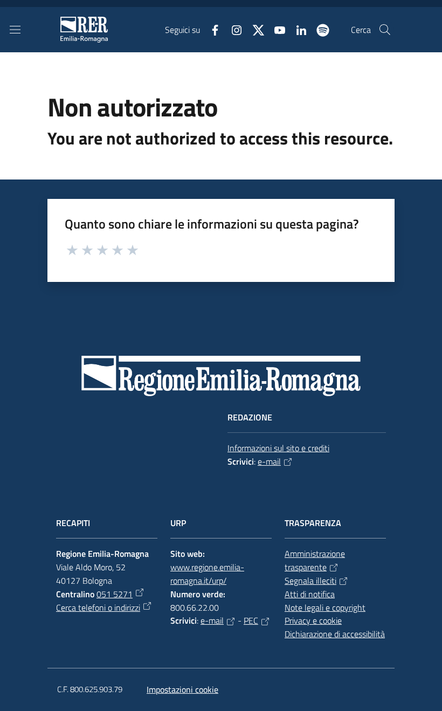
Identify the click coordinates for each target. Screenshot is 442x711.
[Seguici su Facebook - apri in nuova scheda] (211, 29)
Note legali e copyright (325, 607)
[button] (385, 29)
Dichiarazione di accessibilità (335, 633)
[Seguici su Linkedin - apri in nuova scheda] (297, 29)
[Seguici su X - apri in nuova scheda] (254, 29)
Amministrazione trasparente (315, 560)
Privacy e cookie (313, 620)
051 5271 (114, 594)
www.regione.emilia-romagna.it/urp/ (207, 574)
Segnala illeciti (310, 580)
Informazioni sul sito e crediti (278, 447)
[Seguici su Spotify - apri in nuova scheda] (318, 29)
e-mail (269, 461)
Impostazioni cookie (182, 689)
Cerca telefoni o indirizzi (98, 607)
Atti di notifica (310, 594)
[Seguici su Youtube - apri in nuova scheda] (275, 29)
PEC (251, 620)
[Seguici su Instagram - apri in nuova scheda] (232, 29)
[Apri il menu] (15, 29)
